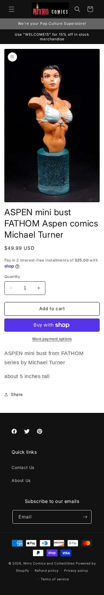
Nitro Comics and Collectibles (49, 563)
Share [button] (17, 394)
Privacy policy (76, 571)
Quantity (12, 276)
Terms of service (55, 579)
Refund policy (46, 571)
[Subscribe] (85, 517)
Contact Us (23, 467)
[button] (11, 9)
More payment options (52, 339)
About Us (21, 480)
